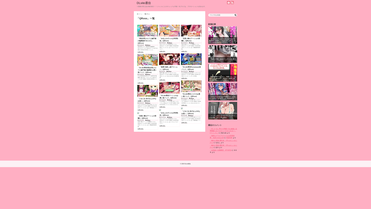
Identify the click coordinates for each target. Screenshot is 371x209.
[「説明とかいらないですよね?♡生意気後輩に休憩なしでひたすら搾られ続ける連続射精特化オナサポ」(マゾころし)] (222, 35)
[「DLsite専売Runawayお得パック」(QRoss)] (191, 59)
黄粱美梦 (229, 138)
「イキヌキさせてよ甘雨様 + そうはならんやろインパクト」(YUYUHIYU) (222, 97)
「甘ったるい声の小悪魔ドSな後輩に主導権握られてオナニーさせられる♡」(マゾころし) (223, 131)
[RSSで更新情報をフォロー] (232, 2)
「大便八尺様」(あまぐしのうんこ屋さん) (222, 60)
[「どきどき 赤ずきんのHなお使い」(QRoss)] (147, 91)
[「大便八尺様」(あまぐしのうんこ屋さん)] (222, 54)
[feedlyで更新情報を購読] (228, 2)
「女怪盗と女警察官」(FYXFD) (220, 150)
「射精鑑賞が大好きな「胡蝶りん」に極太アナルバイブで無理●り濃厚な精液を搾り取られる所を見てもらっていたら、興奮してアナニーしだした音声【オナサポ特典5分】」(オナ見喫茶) (222, 80)
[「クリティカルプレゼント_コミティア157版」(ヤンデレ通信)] (222, 110)
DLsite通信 (144, 3)
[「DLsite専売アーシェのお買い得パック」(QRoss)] (169, 88)
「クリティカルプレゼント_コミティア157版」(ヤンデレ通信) (222, 116)
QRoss (148, 45)
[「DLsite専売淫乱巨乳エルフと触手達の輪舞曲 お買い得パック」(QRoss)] (147, 60)
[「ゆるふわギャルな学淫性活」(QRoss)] (169, 30)
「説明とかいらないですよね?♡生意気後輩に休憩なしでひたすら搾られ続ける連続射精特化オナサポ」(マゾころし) (222, 41)
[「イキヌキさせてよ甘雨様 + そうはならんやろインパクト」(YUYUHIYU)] (222, 91)
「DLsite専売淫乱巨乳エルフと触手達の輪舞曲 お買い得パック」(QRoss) (147, 70)
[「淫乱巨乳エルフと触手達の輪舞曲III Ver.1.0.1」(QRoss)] (147, 30)
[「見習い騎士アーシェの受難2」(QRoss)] (191, 30)
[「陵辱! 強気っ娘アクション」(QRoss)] (169, 59)
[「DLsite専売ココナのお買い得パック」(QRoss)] (191, 86)
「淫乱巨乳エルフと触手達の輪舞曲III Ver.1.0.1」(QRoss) (147, 41)
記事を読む (141, 52)
